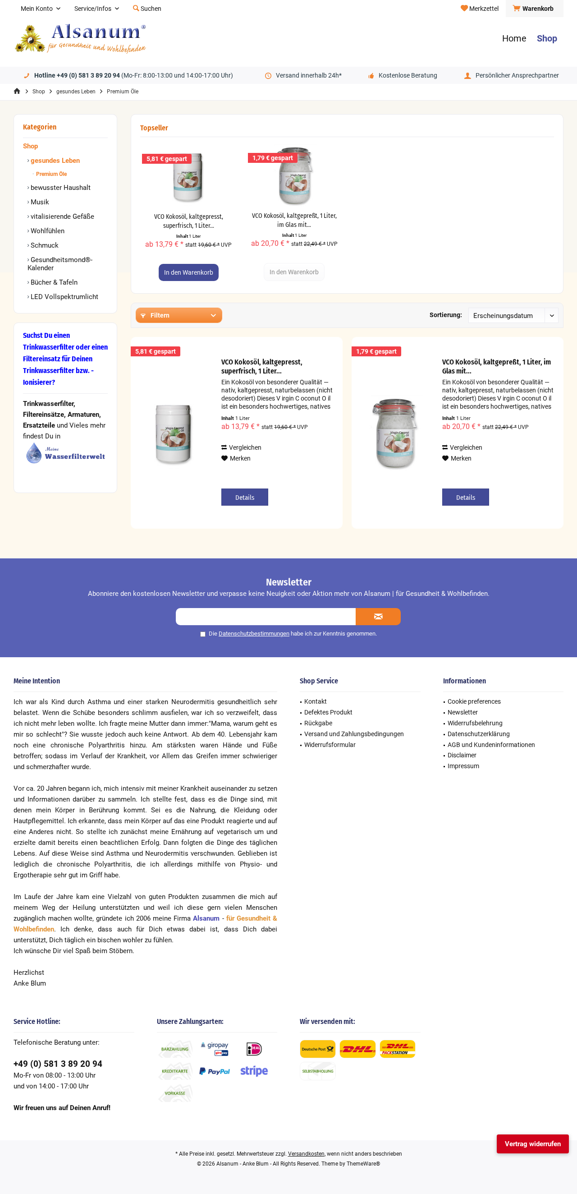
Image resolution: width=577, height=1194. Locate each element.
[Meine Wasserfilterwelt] (65, 453)
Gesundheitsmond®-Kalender (59, 264)
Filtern (159, 315)
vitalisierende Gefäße (61, 216)
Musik (39, 202)
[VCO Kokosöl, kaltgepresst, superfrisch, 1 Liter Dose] (188, 176)
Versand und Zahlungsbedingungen (354, 734)
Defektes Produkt (328, 712)
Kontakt (315, 701)
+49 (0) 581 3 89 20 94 (58, 1064)
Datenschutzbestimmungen (254, 633)
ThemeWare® (363, 1164)
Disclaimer (462, 755)
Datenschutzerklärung (479, 734)
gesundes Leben (54, 161)
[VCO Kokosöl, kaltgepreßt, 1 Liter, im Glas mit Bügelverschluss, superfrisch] (294, 175)
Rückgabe (318, 723)
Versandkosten (306, 1154)
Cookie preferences (474, 701)
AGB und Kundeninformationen (491, 744)
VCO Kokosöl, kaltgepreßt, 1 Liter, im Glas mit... (294, 220)
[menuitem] (534, 8)
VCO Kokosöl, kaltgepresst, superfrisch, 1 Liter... (188, 221)
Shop (30, 146)
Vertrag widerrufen (533, 1144)
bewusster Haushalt (60, 188)
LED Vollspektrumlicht (63, 297)
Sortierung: (446, 314)
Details (244, 497)
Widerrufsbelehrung (475, 723)
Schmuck (44, 245)
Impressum (463, 766)
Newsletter (463, 712)
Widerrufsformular (330, 744)
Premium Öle (51, 174)
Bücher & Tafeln (53, 282)
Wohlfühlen (46, 231)
